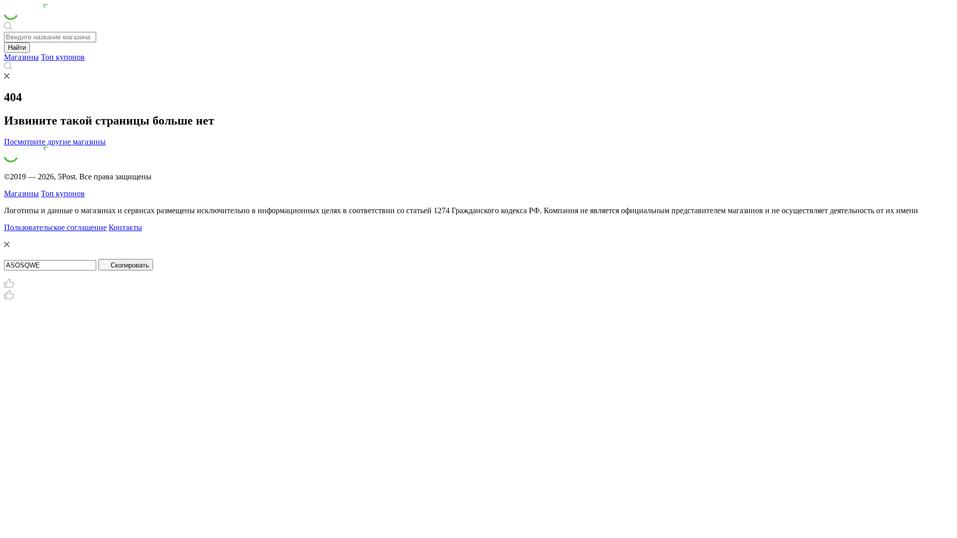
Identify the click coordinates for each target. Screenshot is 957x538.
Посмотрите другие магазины (55, 141)
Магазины (21, 57)
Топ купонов (63, 57)
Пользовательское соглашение (55, 227)
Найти (17, 47)
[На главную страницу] (27, 17)
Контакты (125, 227)
